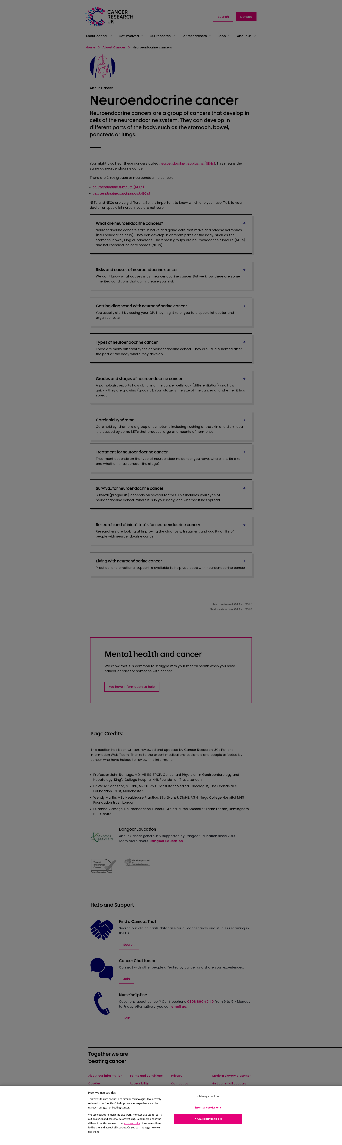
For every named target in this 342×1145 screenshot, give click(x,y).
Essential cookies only (208, 1107)
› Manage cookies (208, 1096)
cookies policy (132, 1123)
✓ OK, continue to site (208, 1119)
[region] (171, 1115)
